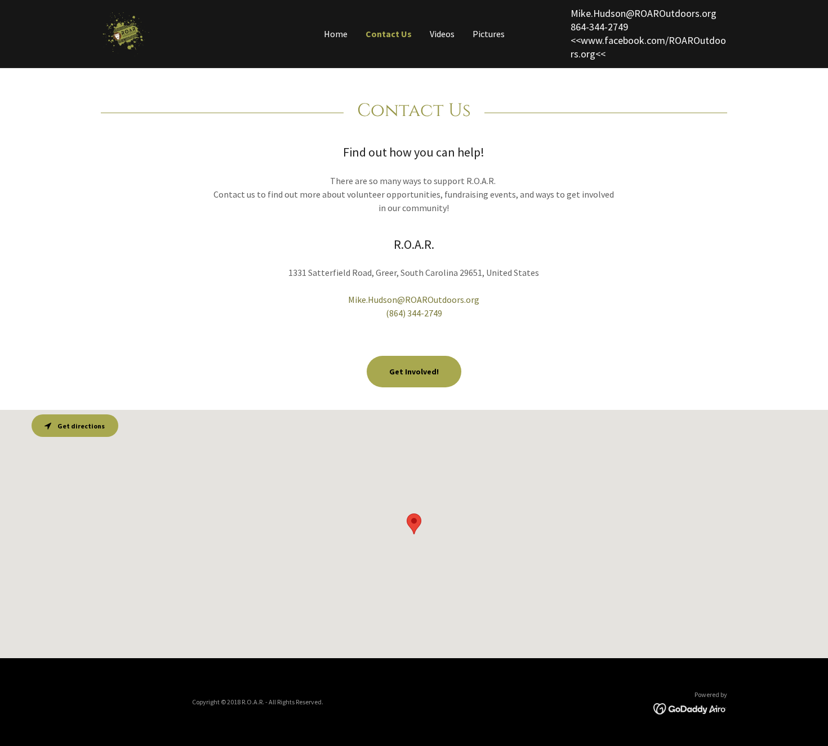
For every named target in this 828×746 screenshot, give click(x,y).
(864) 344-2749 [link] (414, 313)
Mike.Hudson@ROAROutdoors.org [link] (643, 13)
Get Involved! (414, 372)
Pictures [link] (489, 33)
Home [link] (336, 33)
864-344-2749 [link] (599, 26)
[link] (126, 32)
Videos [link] (442, 33)
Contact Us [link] (389, 33)
